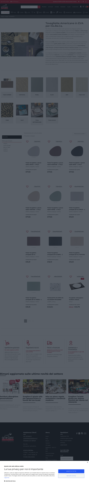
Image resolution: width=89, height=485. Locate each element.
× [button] (87, 462)
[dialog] (44, 473)
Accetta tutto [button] (71, 471)
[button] (30, 481)
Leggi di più (6, 477)
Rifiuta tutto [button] (71, 475)
